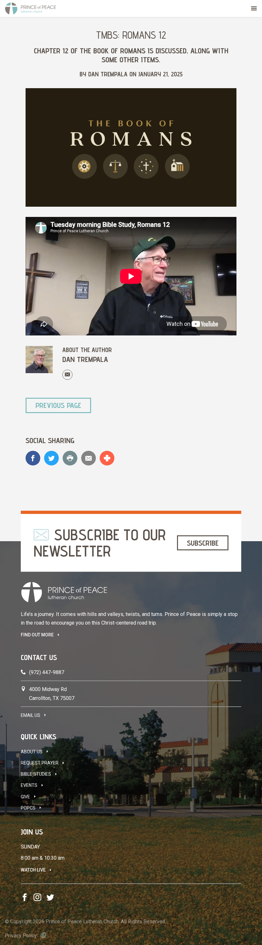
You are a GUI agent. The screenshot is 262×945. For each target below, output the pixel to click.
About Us (31, 751)
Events (29, 785)
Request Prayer (39, 762)
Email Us (30, 715)
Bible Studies (36, 774)
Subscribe (203, 542)
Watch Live (33, 869)
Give (25, 796)
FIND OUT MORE (37, 634)
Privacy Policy (21, 936)
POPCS (28, 808)
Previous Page (58, 405)
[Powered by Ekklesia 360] (44, 935)
